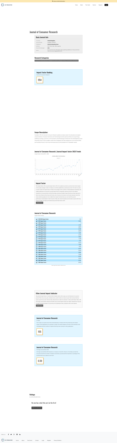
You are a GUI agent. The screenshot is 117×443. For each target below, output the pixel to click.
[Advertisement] (58, 16)
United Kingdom (51, 40)
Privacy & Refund (57, 440)
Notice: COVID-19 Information (59, 1)
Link (48, 48)
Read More (39, 202)
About (81, 5)
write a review (36, 407)
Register (100, 5)
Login (106, 5)
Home (76, 5)
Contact (94, 5)
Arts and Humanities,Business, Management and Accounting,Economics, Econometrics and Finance (56, 60)
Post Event (87, 5)
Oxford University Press (52, 44)
